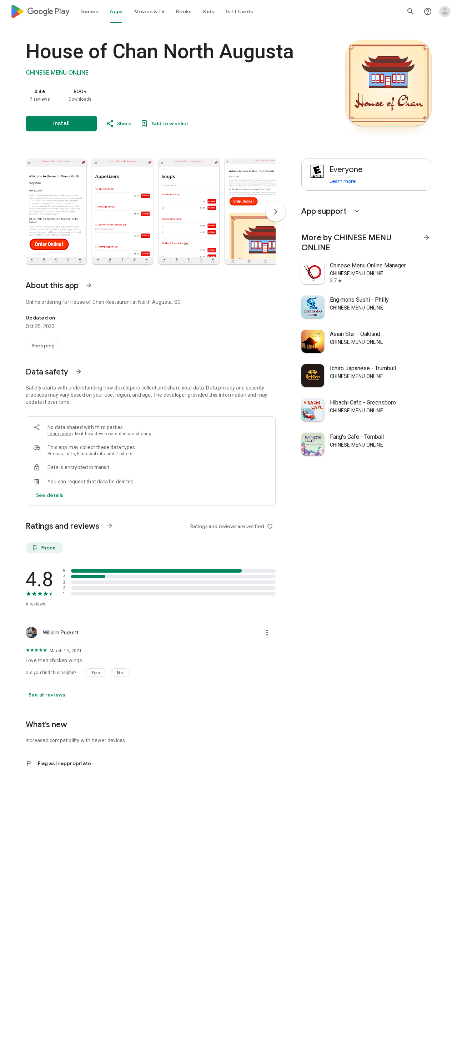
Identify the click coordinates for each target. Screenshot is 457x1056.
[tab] (89, 11)
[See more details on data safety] (50, 495)
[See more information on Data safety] (78, 371)
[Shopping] (43, 345)
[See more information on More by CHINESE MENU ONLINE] (426, 237)
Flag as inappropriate (58, 763)
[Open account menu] (444, 11)
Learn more (59, 433)
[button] (56, 211)
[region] (168, 95)
